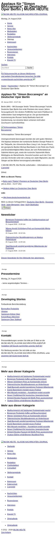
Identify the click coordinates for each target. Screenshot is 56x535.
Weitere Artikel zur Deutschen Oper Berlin (20, 188)
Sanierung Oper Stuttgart (11, 319)
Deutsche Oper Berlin (35, 202)
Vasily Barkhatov (32, 205)
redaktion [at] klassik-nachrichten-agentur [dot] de (22, 346)
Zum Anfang (6, 532)
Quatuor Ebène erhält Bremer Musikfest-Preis (25, 401)
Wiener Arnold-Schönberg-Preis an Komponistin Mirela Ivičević (28, 229)
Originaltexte (12, 519)
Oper (22, 205)
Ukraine (4, 311)
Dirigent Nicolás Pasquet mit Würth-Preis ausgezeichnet (30, 398)
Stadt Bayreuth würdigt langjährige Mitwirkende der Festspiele (26, 247)
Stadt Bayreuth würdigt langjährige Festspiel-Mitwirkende (30, 387)
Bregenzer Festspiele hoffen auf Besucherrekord (26, 379)
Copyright (5, 168)
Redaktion (11, 34)
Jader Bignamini (13, 205)
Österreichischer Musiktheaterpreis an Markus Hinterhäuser (24, 238)
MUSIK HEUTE (19, 530)
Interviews (11, 55)
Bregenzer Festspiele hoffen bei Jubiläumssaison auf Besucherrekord (27, 221)
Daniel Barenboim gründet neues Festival (24, 390)
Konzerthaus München (10, 317)
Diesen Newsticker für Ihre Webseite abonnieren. (23, 258)
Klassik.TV (11, 60)
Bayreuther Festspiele (10, 309)
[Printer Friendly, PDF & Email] (6, 209)
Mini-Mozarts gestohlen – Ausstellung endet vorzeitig (28, 393)
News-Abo (11, 29)
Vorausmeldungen (14, 49)
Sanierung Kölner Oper (10, 314)
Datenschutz (12, 484)
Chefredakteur (13, 465)
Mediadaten (12, 31)
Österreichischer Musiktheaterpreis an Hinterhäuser (28, 384)
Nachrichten (12, 47)
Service (10, 26)
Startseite (11, 446)
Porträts (10, 57)
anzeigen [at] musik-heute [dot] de (15, 356)
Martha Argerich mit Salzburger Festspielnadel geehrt (28, 376)
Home (9, 23)
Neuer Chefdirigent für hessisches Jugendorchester (28, 395)
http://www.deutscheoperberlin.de (16, 197)
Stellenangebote (14, 37)
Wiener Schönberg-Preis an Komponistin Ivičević (27, 382)
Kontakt (10, 477)
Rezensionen (12, 52)
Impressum (11, 42)
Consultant (11, 468)
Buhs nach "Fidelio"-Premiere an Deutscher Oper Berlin (25, 181)
